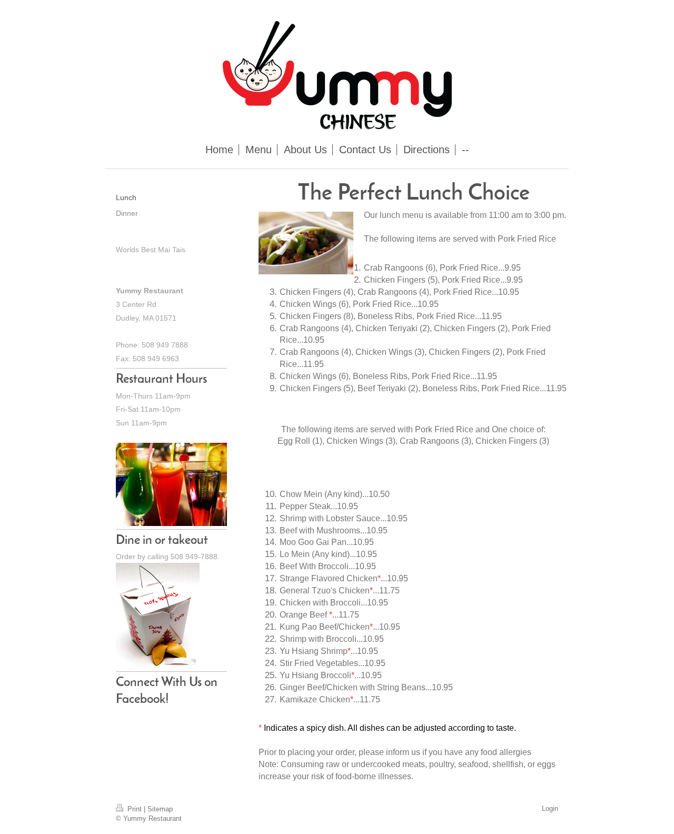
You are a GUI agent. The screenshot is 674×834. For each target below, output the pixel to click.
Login (550, 808)
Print (134, 809)
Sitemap (160, 809)
